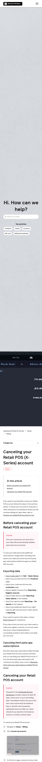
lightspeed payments (21, 233)
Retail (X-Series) (14, 3)
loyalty (17, 228)
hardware (8, 228)
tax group (26, 228)
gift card (8, 233)
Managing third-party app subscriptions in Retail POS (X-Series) (20, 665)
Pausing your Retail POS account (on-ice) (18, 515)
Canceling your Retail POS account (19, 492)
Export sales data (12, 576)
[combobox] (21, 216)
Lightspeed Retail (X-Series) (13, 431)
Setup (29, 431)
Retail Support (8, 620)
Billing (9, 434)
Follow (7, 469)
